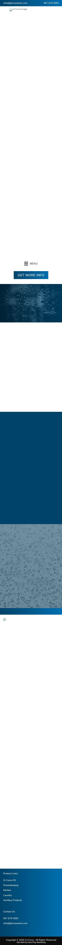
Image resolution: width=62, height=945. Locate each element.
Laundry (7, 895)
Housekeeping (10, 885)
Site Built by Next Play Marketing (31, 942)
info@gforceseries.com (15, 3)
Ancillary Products (12, 900)
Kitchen (7, 890)
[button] (31, 275)
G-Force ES (9, 880)
